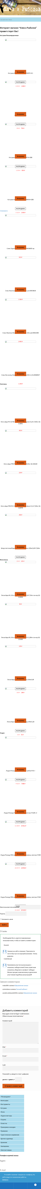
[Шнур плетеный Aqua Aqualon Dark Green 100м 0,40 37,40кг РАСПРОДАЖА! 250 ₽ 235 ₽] (20, 529)
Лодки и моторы (6, 1116)
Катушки (4, 1108)
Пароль (2, 914)
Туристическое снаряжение (10, 1135)
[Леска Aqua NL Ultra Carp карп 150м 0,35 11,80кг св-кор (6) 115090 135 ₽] (20, 618)
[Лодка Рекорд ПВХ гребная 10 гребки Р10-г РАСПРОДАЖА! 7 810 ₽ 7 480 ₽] (20, 751)
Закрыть (5, 1180)
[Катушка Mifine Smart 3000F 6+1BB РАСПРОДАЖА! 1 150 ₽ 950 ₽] (20, 138)
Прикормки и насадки (8, 1127)
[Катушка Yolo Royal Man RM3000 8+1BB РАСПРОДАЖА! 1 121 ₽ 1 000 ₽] (20, 180)
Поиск (20, 1186)
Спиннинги (4, 211)
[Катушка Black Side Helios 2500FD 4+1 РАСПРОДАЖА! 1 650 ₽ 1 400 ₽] (20, 54)
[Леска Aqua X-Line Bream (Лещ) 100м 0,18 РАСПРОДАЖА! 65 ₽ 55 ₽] (20, 703)
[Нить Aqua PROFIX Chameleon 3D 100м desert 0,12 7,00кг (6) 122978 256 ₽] (20, 487)
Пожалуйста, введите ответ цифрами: (15, 1074)
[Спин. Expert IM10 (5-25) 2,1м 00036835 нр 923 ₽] (20, 229)
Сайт (4, 1065)
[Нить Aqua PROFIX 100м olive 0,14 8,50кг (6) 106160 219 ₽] (20, 445)
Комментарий (7, 1021)
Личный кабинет (21, 989)
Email (4, 1056)
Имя (4, 1047)
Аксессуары (4, 1100)
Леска (3, 1112)
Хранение (4, 1142)
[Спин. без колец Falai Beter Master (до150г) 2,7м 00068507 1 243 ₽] (20, 356)
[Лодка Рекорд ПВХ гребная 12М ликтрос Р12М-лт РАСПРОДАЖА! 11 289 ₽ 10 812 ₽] (20, 794)
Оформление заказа (21, 985)
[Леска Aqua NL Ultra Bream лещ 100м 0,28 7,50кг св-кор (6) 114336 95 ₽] (20, 576)
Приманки (4, 1131)
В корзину (20, 72)
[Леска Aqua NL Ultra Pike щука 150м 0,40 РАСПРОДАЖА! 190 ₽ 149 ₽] (20, 660)
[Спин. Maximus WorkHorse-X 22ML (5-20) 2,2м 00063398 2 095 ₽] (20, 314)
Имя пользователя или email (9, 907)
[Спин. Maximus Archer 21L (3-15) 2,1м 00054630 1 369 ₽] (20, 271)
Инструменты (5, 1104)
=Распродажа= (6, 1097)
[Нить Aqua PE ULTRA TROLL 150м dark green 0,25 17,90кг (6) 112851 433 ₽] (20, 403)
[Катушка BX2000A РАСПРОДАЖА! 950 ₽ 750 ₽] (20, 96)
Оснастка (4, 1123)
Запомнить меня (7, 919)
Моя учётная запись (7, 1186)
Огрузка (3, 1119)
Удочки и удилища (7, 1139)
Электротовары (6, 1150)
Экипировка (5, 1146)
